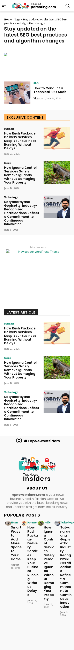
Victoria (38, 98)
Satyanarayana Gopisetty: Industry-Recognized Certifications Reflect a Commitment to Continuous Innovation (21, 213)
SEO (36, 82)
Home (8, 19)
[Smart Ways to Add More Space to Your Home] (8, 523)
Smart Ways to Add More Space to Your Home (16, 543)
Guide (7, 162)
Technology (11, 197)
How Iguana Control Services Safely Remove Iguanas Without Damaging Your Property (20, 175)
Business (9, 128)
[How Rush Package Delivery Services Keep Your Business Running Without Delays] (57, 138)
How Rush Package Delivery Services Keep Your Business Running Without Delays (20, 140)
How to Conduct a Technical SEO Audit (50, 90)
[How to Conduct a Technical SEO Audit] (17, 92)
